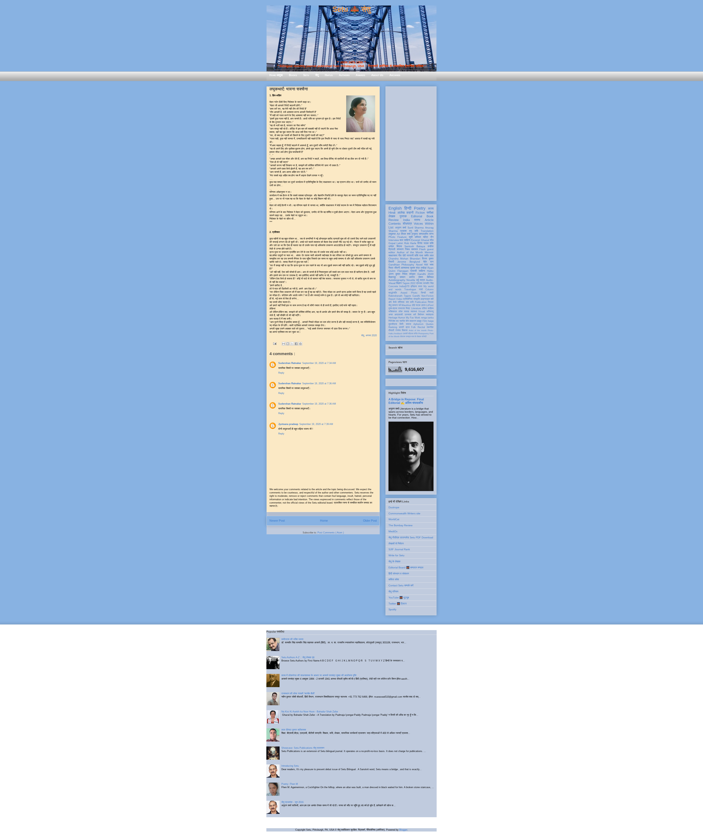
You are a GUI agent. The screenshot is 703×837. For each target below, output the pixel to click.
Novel (419, 264)
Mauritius (406, 305)
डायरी (401, 327)
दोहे (413, 305)
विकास (405, 330)
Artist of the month (418, 330)
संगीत (416, 333)
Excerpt (415, 240)
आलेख (401, 212)
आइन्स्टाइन (425, 299)
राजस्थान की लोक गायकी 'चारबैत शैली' (298, 693)
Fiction (420, 212)
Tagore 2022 (408, 283)
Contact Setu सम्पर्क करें (400, 585)
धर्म (414, 314)
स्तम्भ (417, 220)
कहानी (410, 212)
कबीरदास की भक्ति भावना (292, 639)
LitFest (430, 305)
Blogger (403, 829)
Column (429, 289)
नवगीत (402, 321)
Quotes (430, 324)
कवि (416, 230)
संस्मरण (400, 249)
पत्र (426, 264)
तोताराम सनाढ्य (405, 336)
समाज (408, 324)
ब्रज (408, 327)
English (395, 208)
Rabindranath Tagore (399, 296)
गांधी (421, 289)
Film (425, 321)
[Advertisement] (411, 143)
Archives (394, 75)
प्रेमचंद (419, 283)
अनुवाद (414, 233)
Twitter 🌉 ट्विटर (397, 603)
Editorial (416, 216)
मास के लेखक (416, 336)
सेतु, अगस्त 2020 (369, 335)
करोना (412, 277)
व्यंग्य (431, 233)
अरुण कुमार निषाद (397, 273)
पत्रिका (410, 333)
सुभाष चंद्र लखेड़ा (418, 267)
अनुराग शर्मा (400, 227)
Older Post (370, 520)
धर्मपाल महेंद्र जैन (424, 236)
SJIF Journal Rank (399, 549)
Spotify (392, 609)
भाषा (432, 264)
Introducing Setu (290, 765)
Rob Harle (410, 243)
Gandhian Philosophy (401, 264)
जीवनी (397, 267)
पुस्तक (403, 216)
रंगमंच (398, 330)
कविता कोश (393, 579)
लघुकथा (392, 233)
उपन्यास (408, 314)
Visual (421, 311)
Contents (394, 223)
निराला (431, 302)
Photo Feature (397, 236)
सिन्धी (423, 293)
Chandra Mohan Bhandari (404, 258)
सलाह (406, 311)
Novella (410, 280)
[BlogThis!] (288, 344)
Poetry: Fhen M (289, 784)
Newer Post (277, 520)
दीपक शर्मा (405, 233)
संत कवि (410, 302)
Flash (422, 249)
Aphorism (418, 324)
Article (429, 220)
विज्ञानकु (392, 277)
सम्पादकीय (423, 233)
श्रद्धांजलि (392, 293)
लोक (401, 311)
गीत (399, 255)
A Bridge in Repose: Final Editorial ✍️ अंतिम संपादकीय (406, 401)
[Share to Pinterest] (300, 344)
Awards (360, 75)
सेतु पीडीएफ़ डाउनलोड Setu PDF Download (410, 537)
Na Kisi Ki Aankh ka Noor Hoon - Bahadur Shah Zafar (309, 711)
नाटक (418, 305)
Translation (427, 230)
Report (391, 299)
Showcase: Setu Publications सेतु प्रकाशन (302, 747)
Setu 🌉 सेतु (351, 9)
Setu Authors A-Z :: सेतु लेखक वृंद (298, 657)
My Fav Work (413, 317)
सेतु (317, 75)
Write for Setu (396, 555)
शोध (432, 240)
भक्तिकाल (392, 311)
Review (393, 220)
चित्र (390, 267)
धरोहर (391, 246)
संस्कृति (416, 299)
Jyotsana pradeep (288, 424)
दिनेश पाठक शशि (425, 243)
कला (420, 286)
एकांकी (405, 333)
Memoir (429, 252)
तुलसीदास (392, 324)
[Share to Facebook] (296, 344)
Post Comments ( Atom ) (330, 532)
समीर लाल (429, 255)
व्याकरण (413, 321)
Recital (421, 327)
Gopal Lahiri (395, 243)
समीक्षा (430, 212)
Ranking (392, 327)
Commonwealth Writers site (404, 513)
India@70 (404, 286)
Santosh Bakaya (414, 246)
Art (398, 233)
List (390, 227)
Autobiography (396, 280)
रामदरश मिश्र (404, 308)
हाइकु (419, 321)
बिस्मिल (430, 277)
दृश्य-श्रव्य (392, 308)
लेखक (391, 216)
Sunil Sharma (416, 227)
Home (324, 520)
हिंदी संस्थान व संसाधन (398, 573)
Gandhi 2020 (425, 273)
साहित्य (422, 270)
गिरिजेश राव (393, 321)
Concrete (393, 286)
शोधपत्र (407, 223)
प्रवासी (413, 270)
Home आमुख (276, 75)
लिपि (401, 324)
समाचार (414, 249)
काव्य (431, 208)
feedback (398, 333)
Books (293, 75)
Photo (414, 293)
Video (399, 299)
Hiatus (329, 75)
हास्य (423, 305)
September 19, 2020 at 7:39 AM (316, 424)
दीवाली (391, 330)
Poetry (419, 208)
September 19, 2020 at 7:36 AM (319, 383)
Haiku (430, 270)
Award (404, 293)
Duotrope (393, 507)
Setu (306, 75)
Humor (401, 317)
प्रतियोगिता (407, 299)
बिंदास (399, 246)
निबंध (407, 249)
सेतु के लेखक (394, 561)
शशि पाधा (418, 255)
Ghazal (425, 240)
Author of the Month (410, 252)
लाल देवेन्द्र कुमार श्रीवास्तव (293, 729)
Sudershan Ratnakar (289, 363)
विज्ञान (399, 283)
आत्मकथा (405, 267)
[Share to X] (292, 344)
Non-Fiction (427, 296)
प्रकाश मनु (406, 230)
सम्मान (402, 277)
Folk (413, 327)
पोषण (420, 277)
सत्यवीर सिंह (428, 283)
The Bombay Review (400, 525)
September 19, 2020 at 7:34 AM (319, 363)
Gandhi (416, 296)
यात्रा (422, 280)
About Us (377, 75)
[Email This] (283, 344)
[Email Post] (274, 343)
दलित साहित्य (428, 308)
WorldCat (393, 519)
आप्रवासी (399, 314)
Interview (393, 240)
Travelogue (410, 289)
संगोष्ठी (424, 336)
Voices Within (424, 223)
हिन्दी (407, 208)
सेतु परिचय (393, 591)
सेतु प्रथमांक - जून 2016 (292, 802)
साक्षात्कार (392, 255)
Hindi (391, 212)
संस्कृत (412, 273)
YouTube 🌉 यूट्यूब (398, 597)
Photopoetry (423, 333)
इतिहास (414, 286)
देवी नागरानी (408, 255)
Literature (416, 308)
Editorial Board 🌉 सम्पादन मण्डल (405, 567)
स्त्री (431, 293)
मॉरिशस (401, 302)
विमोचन (421, 314)
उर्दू (417, 280)
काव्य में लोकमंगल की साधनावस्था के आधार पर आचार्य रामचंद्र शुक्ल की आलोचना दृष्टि (318, 675)
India (406, 220)
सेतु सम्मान (393, 305)
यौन (407, 321)
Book (430, 216)
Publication (421, 302)
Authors (344, 75)
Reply (281, 372)
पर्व (400, 305)
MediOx (392, 531)
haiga (431, 321)
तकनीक (430, 327)
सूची (411, 236)
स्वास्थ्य (414, 311)
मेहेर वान (428, 261)
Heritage (392, 317)
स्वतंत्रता (430, 314)
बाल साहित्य (405, 240)
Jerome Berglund (408, 261)
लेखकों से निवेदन (396, 543)
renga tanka (427, 317)
